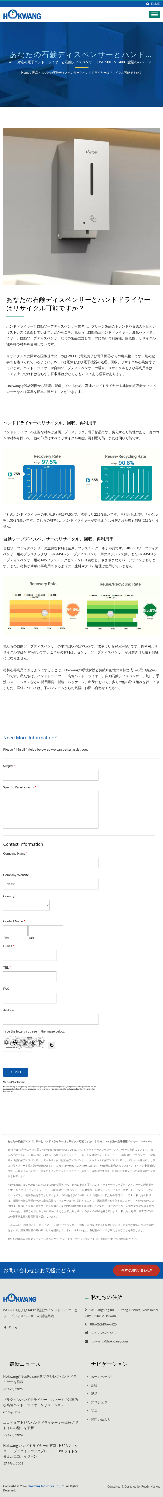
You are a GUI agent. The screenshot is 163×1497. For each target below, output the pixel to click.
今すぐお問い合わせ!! (136, 1270)
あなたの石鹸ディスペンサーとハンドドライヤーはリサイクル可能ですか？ (91, 72)
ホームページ (101, 1377)
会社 (94, 1385)
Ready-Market (150, 1486)
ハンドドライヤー (70, 1239)
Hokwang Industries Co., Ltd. (46, 1486)
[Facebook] (5, 1327)
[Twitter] (9, 1327)
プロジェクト (101, 1402)
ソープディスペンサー (46, 1239)
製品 (94, 1394)
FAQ (35, 72)
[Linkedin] (15, 1327)
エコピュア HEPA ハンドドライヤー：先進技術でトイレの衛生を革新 (40, 1425)
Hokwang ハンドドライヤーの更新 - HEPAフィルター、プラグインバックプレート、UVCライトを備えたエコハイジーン (40, 1451)
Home (25, 72)
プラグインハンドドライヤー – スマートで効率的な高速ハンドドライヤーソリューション (40, 1402)
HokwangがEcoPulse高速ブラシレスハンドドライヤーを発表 (40, 1379)
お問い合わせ (108, 1239)
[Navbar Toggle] (154, 14)
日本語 (155, 4)
